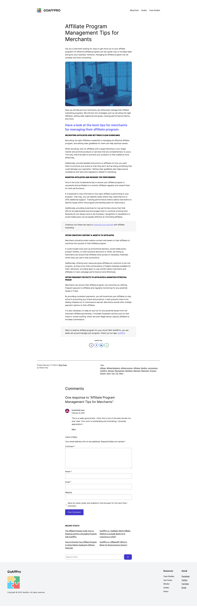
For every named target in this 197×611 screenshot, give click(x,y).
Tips (113, 374)
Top (117, 374)
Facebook (186, 576)
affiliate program (127, 368)
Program (153, 371)
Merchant (136, 371)
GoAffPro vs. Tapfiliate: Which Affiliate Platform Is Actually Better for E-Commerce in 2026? (115, 534)
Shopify (103, 374)
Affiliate (103, 368)
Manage (111, 371)
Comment (70, 446)
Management (119, 371)
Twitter (184, 580)
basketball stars (78, 410)
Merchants (145, 371)
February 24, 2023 (78, 413)
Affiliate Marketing (113, 368)
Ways (121, 374)
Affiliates (137, 368)
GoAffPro (52, 10)
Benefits (144, 368)
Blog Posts (63, 365)
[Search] (128, 557)
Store (109, 374)
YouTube (185, 584)
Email (68, 482)
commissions (152, 368)
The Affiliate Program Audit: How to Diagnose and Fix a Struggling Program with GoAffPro (81, 534)
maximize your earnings (103, 225)
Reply (74, 429)
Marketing (129, 371)
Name (68, 471)
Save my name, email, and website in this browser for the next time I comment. (97, 504)
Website (68, 492)
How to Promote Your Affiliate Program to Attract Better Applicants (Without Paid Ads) (81, 545)
